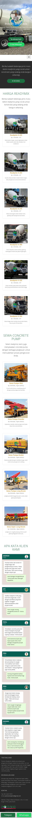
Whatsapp (24, 815)
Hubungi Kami (16, 39)
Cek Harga (16, 81)
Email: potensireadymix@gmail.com (11, 32)
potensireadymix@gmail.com (13, 796)
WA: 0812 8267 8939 (23, 33)
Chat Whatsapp (16, 44)
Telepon (8, 815)
